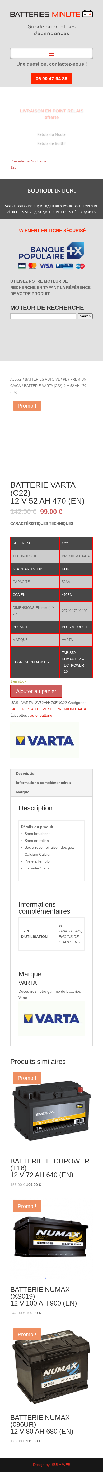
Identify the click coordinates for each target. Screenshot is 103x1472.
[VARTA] (44, 741)
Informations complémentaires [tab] (43, 782)
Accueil (16, 379)
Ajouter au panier (36, 691)
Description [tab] (26, 773)
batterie (46, 715)
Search (85, 316)
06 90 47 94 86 (51, 78)
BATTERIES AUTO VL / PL (46, 379)
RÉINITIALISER (58, 333)
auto (34, 715)
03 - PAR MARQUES (24, 333)
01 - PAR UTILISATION (13, 333)
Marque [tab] (22, 792)
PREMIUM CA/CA (71, 709)
